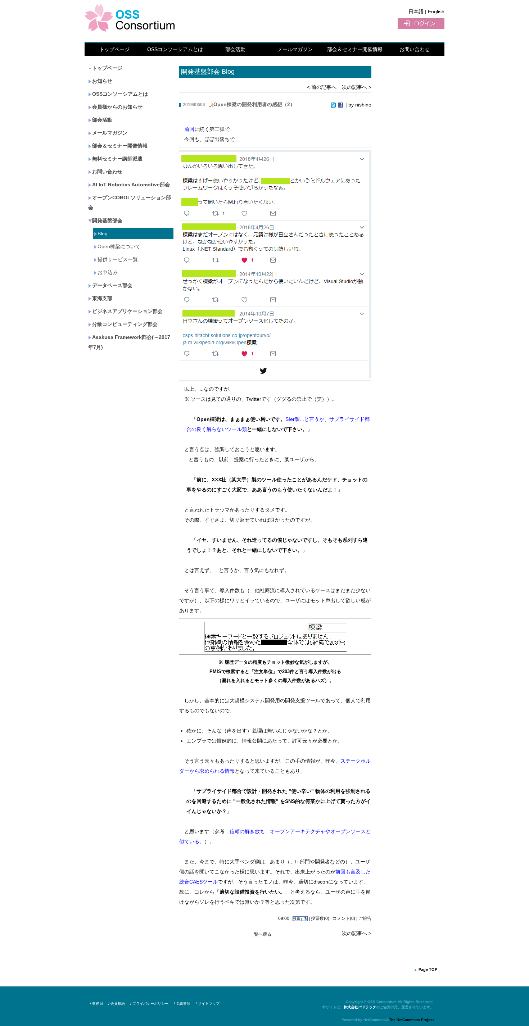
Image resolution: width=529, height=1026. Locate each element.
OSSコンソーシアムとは (175, 49)
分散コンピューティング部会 (125, 324)
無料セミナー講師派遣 (117, 159)
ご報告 (364, 918)
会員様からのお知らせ (117, 107)
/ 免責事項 (182, 1003)
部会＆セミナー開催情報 (355, 49)
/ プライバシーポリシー (149, 1003)
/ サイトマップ (208, 1003)
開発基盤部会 (107, 220)
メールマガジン (295, 49)
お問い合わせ (414, 49)
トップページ (114, 49)
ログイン (421, 23)
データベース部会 (112, 285)
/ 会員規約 (116, 1003)
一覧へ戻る (260, 934)
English (436, 11)
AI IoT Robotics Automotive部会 (131, 184)
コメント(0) (344, 918)
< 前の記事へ (321, 87)
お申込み (108, 272)
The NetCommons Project (411, 1020)
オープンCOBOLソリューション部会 (129, 202)
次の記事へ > (356, 87)
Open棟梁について (119, 246)
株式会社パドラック (360, 1007)
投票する (300, 919)
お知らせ (102, 81)
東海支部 (102, 298)
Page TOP (428, 969)
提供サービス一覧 (118, 259)
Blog (103, 233)
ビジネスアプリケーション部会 (127, 311)
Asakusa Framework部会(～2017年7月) (129, 342)
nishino (363, 105)
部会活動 (235, 49)
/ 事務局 (96, 1003)
